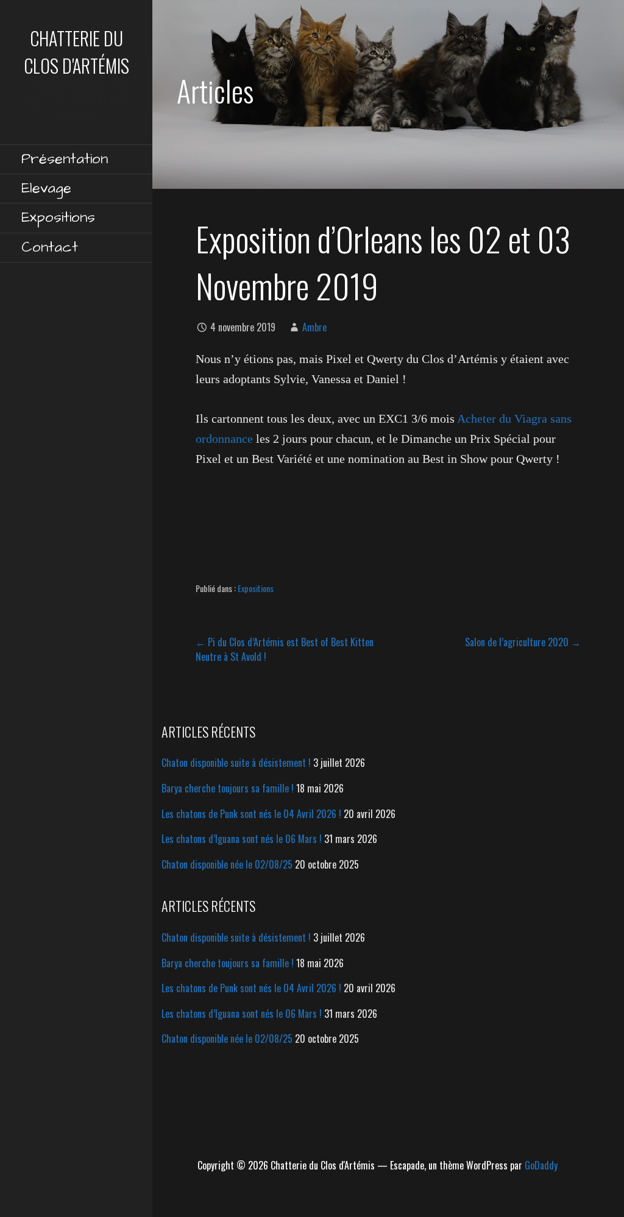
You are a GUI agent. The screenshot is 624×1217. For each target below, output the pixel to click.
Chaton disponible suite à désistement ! (236, 762)
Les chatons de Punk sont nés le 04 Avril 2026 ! (251, 813)
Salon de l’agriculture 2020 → (523, 642)
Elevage (46, 188)
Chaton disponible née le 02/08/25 (226, 864)
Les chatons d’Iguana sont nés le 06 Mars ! (241, 838)
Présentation (64, 159)
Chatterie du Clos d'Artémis (76, 51)
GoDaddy (541, 1165)
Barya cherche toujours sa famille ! (227, 788)
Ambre (314, 327)
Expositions (58, 217)
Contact (49, 247)
